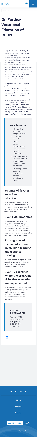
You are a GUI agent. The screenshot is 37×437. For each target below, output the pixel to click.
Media (18, 400)
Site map (18, 413)
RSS (26, 423)
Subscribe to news (15, 423)
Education (6, 11)
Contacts (18, 406)
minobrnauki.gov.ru (17, 431)
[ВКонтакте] (7, 337)
